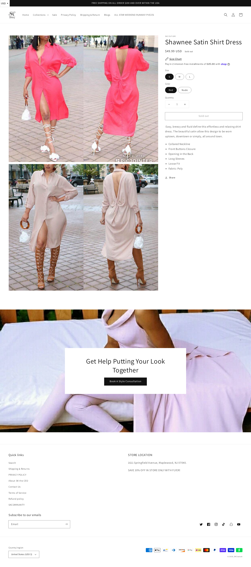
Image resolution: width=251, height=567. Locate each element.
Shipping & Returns (19, 468)
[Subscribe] (66, 524)
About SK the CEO (18, 480)
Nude (185, 90)
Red (171, 90)
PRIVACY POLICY (17, 474)
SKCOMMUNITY (17, 504)
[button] (225, 15)
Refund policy (16, 498)
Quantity (169, 97)
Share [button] (172, 177)
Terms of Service (17, 492)
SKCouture (238, 556)
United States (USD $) (21, 554)
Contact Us (15, 486)
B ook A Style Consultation (125, 381)
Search (12, 462)
